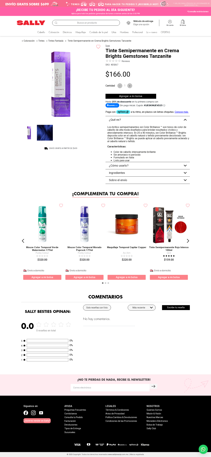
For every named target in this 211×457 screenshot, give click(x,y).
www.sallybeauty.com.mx (118, 454)
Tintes (41, 41)
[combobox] (86, 22)
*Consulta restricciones (198, 12)
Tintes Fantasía (55, 41)
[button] (143, 23)
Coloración (29, 41)
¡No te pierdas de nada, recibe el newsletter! (114, 379)
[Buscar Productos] (56, 23)
